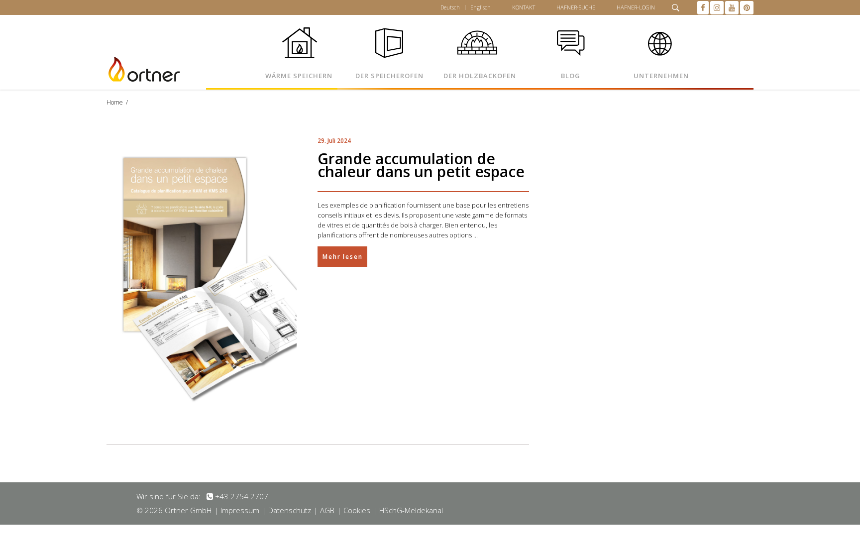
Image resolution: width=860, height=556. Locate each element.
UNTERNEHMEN (661, 75)
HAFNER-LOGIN (636, 7)
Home (115, 102)
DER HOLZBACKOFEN (479, 75)
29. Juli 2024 (334, 140)
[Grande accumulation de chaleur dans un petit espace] (202, 277)
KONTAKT (523, 7)
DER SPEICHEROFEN (389, 75)
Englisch (480, 7)
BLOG (570, 75)
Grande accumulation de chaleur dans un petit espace (421, 165)
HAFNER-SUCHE (575, 7)
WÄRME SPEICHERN (298, 75)
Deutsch (450, 7)
